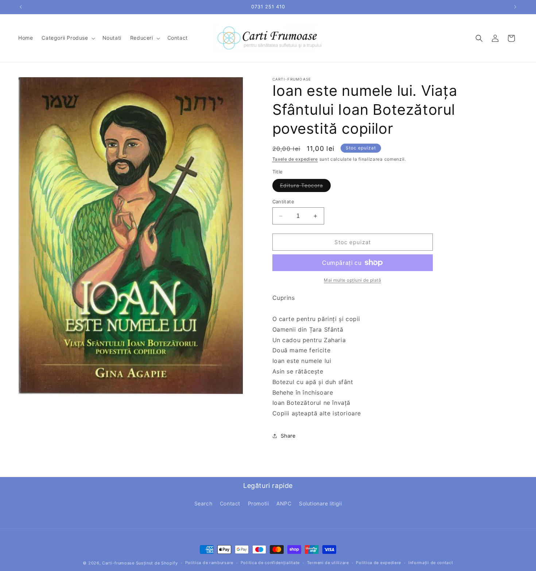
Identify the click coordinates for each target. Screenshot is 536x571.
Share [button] (288, 436)
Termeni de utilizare (328, 562)
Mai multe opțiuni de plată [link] (352, 280)
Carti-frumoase (118, 563)
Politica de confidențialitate (270, 562)
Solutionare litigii (320, 503)
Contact (230, 503)
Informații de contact (430, 562)
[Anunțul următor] (515, 7)
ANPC (283, 503)
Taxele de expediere (295, 159)
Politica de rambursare (209, 562)
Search (203, 503)
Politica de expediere (378, 562)
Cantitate (283, 201)
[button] (67, 38)
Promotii (258, 503)
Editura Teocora (305, 187)
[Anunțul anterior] (21, 7)
